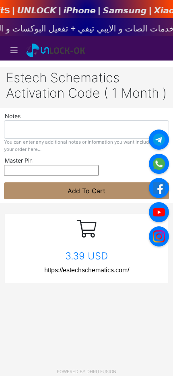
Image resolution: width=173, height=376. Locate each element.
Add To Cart (86, 191)
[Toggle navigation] (14, 50)
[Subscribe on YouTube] (159, 212)
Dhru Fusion (101, 371)
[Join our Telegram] (159, 140)
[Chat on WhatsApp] (159, 164)
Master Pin (19, 160)
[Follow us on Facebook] (159, 188)
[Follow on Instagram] (159, 236)
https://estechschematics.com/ (86, 270)
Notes (13, 116)
